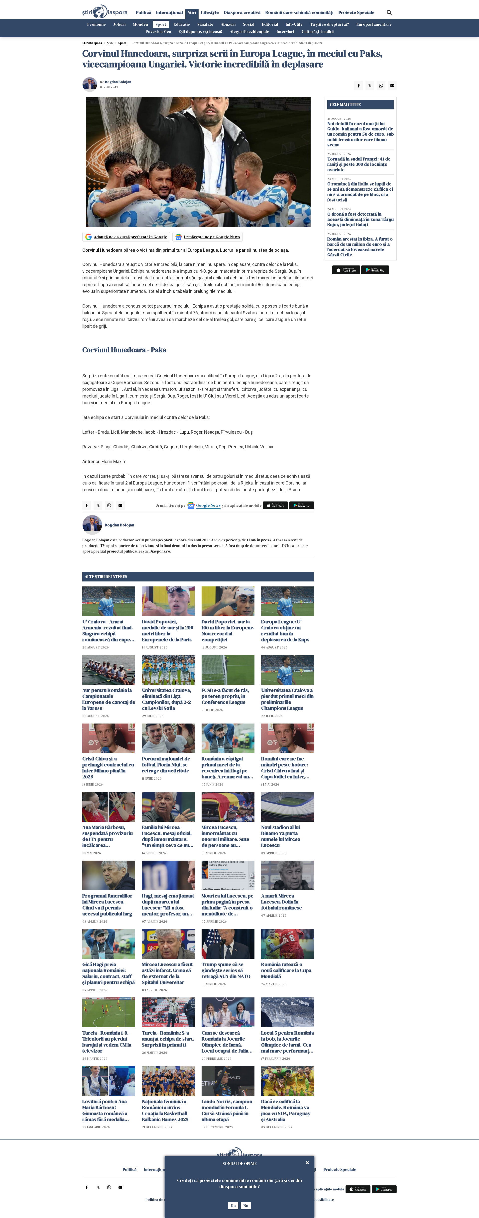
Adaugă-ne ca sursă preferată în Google (130, 237)
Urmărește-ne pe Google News (212, 237)
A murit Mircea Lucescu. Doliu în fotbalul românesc (281, 902)
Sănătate (205, 24)
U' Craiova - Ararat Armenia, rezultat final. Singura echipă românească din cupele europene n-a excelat (108, 631)
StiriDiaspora (92, 43)
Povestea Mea (158, 31)
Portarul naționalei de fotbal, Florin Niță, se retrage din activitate (166, 765)
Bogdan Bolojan (118, 81)
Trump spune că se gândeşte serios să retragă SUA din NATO (226, 970)
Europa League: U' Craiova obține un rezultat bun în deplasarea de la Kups (285, 631)
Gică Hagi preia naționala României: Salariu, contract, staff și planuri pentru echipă (108, 973)
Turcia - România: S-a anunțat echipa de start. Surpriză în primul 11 (168, 1039)
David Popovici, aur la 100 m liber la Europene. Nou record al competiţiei (228, 631)
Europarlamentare (374, 24)
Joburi (119, 24)
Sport (160, 24)
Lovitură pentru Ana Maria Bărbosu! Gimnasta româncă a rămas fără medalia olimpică (104, 1110)
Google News (208, 505)
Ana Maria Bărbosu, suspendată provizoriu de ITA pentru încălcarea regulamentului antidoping (107, 836)
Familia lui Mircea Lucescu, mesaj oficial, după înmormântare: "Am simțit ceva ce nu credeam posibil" (167, 836)
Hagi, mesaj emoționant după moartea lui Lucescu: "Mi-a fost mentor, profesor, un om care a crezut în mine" (168, 905)
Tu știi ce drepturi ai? (329, 24)
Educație (182, 24)
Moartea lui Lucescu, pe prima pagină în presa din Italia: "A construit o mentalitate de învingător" (227, 905)
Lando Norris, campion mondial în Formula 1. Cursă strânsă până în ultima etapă (227, 1110)
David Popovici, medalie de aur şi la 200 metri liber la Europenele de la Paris (167, 631)
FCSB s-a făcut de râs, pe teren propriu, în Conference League (225, 696)
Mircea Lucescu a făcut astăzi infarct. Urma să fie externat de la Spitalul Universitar (167, 973)
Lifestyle (210, 12)
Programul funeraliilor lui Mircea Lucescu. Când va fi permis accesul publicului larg (107, 905)
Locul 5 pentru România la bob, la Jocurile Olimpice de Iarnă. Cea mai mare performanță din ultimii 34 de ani (287, 1042)
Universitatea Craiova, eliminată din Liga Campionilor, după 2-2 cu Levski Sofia (166, 699)
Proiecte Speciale (356, 12)
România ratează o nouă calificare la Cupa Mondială (286, 970)
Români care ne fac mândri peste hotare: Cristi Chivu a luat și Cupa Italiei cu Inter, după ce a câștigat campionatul (284, 768)
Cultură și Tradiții (318, 31)
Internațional (169, 12)
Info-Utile (294, 24)
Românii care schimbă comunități (299, 12)
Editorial (270, 24)
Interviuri (285, 31)
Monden (140, 24)
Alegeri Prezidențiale (249, 31)
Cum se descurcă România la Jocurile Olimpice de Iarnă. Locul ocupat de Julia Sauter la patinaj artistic (228, 1042)
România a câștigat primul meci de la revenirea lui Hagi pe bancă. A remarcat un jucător (225, 768)
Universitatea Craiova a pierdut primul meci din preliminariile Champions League (287, 699)
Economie (96, 24)
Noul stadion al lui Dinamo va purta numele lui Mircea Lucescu (280, 836)
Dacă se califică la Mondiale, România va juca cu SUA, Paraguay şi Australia (285, 1110)
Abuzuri (228, 24)
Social (248, 24)
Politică (143, 12)
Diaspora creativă (242, 12)
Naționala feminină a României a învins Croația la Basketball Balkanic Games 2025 (165, 1110)
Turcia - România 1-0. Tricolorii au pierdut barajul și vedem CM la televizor (106, 1042)
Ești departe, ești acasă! (200, 31)
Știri (192, 12)
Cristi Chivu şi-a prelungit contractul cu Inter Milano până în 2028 (108, 768)
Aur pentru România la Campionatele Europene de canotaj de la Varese (108, 699)
